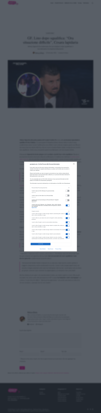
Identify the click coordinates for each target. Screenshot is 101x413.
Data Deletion (43, 248)
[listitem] (50, 187)
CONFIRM (40, 243)
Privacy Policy (58, 248)
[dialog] (50, 206)
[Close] (74, 164)
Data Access (50, 248)
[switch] (67, 191)
